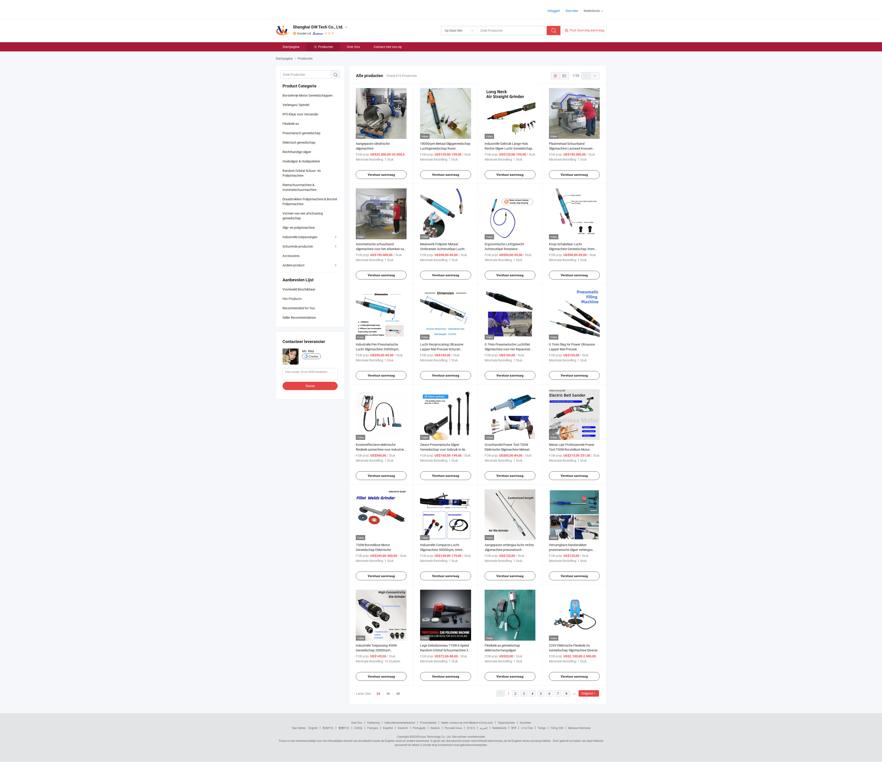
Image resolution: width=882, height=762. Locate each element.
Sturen (310, 386)
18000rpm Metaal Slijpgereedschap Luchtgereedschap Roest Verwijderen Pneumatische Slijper (445, 148)
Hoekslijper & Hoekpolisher (301, 161)
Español (388, 728)
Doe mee (572, 10)
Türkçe (542, 728)
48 (398, 693)
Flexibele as (291, 123)
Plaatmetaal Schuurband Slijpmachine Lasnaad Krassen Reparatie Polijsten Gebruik (571, 148)
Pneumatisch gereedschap (301, 133)
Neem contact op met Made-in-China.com (467, 722)
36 (388, 693)
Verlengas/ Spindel (296, 105)
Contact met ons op (388, 47)
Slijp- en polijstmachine (299, 227)
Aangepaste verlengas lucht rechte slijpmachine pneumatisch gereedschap (509, 550)
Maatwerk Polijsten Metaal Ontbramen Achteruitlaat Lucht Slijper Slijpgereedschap (442, 249)
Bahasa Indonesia (579, 728)
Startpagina (291, 47)
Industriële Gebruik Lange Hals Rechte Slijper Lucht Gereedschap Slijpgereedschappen (508, 148)
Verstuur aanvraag (381, 174)
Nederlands (499, 728)
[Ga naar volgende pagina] (595, 75)
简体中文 (328, 728)
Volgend (587, 693)
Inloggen (554, 10)
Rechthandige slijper (297, 152)
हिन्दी (513, 728)
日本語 (358, 728)
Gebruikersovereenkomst (399, 722)
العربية (483, 728)
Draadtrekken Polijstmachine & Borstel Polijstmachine (310, 201)
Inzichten (525, 722)
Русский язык (453, 728)
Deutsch (403, 728)
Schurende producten (298, 246)
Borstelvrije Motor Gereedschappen (308, 95)
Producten (325, 47)
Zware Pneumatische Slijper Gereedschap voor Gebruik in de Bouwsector (442, 449)
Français (372, 728)
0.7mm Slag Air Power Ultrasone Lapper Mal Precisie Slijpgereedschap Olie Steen (572, 349)
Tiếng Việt (557, 728)
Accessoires (291, 256)
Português (419, 728)
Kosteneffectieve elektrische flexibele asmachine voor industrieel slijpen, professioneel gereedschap (381, 449)
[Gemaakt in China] (305, 9)
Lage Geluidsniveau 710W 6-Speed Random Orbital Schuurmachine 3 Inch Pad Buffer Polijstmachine (444, 650)
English (313, 728)
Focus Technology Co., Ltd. (434, 736)
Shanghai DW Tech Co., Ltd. (318, 27)
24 (378, 693)
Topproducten (506, 722)
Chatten (313, 356)
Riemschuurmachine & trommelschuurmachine (300, 187)
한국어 (471, 728)
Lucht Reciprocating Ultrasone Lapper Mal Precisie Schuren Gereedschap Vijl (441, 349)
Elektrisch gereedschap (299, 142)
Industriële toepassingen (300, 237)
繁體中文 (343, 728)
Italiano (435, 728)
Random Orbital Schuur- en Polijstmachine (302, 173)
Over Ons (353, 47)
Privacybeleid (428, 722)
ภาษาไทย (527, 728)
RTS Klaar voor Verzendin (300, 114)
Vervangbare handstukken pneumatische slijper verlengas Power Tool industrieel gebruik (571, 550)
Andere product (294, 265)
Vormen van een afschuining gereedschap (303, 215)
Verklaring (373, 722)
